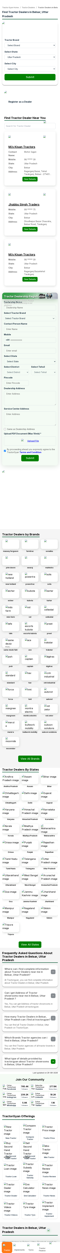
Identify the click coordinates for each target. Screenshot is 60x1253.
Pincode (8, 377)
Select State (11, 51)
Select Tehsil (38, 367)
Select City (10, 63)
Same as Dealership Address (21, 429)
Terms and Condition (30, 452)
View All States (30, 944)
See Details (30, 179)
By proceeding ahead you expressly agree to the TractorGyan (31, 450)
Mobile (7, 334)
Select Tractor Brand (15, 313)
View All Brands (30, 758)
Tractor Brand (12, 40)
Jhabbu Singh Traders (23, 204)
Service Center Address (16, 408)
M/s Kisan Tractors (21, 147)
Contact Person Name (15, 323)
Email (7, 345)
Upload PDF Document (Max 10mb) (22, 433)
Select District (11, 367)
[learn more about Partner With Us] (53, 1245)
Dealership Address (14, 388)
